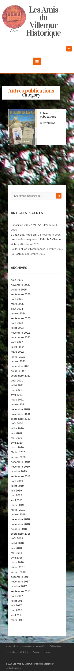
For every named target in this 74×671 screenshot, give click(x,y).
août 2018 (17, 538)
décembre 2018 (20, 519)
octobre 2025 (19, 289)
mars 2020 (17, 447)
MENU (37, 61)
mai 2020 (16, 437)
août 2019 (17, 481)
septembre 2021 (21, 375)
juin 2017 (16, 605)
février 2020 (18, 452)
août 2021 (17, 380)
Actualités (40, 646)
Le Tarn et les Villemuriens (27, 248)
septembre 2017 (21, 591)
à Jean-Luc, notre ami (24, 234)
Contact (36, 652)
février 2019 (18, 509)
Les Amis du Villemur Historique (43, 21)
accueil (12, 646)
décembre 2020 (20, 409)
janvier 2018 (18, 572)
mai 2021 (16, 390)
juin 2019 (16, 490)
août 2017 (17, 595)
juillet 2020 (17, 428)
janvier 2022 (18, 361)
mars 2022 (17, 351)
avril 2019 (17, 500)
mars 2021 (17, 399)
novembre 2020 (20, 413)
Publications (55, 646)
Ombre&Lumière (13, 668)
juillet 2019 (17, 485)
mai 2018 (16, 552)
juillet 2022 (17, 346)
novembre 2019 (20, 466)
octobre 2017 (19, 586)
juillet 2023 (17, 327)
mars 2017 (17, 619)
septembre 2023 (21, 318)
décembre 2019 (20, 461)
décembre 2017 (20, 576)
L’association (25, 646)
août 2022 (17, 342)
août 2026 (17, 279)
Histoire (12, 652)
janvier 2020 (18, 457)
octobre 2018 (19, 528)
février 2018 (18, 567)
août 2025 (17, 299)
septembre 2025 (21, 294)
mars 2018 (17, 562)
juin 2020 (16, 433)
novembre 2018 (20, 524)
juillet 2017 (17, 600)
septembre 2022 (21, 337)
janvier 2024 (18, 313)
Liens (47, 652)
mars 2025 (17, 303)
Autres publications (48, 115)
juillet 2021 (17, 385)
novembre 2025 (20, 284)
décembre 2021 (20, 366)
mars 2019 (17, 504)
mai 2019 (16, 495)
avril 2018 (17, 557)
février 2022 (18, 356)
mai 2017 (16, 610)
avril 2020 (17, 442)
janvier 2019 (18, 514)
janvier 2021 (18, 404)
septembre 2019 (21, 476)
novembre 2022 (20, 332)
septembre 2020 (21, 418)
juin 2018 (16, 548)
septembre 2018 (21, 533)
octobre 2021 (19, 370)
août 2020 (17, 423)
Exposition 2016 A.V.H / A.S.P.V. (30, 224)
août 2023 (17, 322)
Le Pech (16, 253)
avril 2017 (17, 615)
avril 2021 (17, 394)
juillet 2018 (17, 543)
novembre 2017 (20, 581)
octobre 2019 (19, 471)
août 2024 (17, 308)
